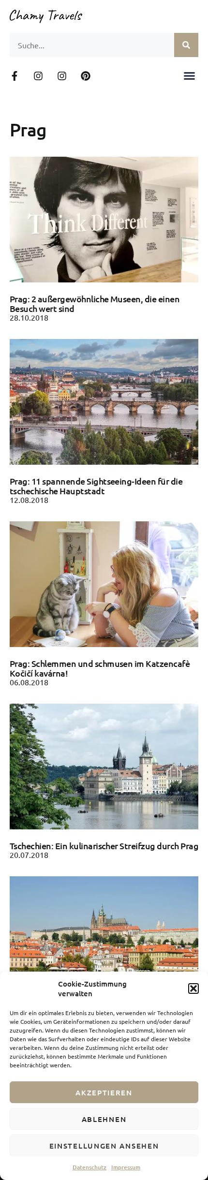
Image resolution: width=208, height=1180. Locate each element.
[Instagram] (38, 76)
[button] (193, 988)
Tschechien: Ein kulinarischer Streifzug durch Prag (104, 845)
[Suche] (186, 45)
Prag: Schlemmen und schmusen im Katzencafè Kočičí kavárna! (100, 668)
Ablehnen (104, 1119)
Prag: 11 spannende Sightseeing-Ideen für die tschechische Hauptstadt (96, 485)
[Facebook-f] (14, 76)
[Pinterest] (85, 76)
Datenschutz (89, 1167)
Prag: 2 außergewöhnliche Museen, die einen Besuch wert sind (94, 303)
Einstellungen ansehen (104, 1145)
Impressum (125, 1167)
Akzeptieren (104, 1092)
